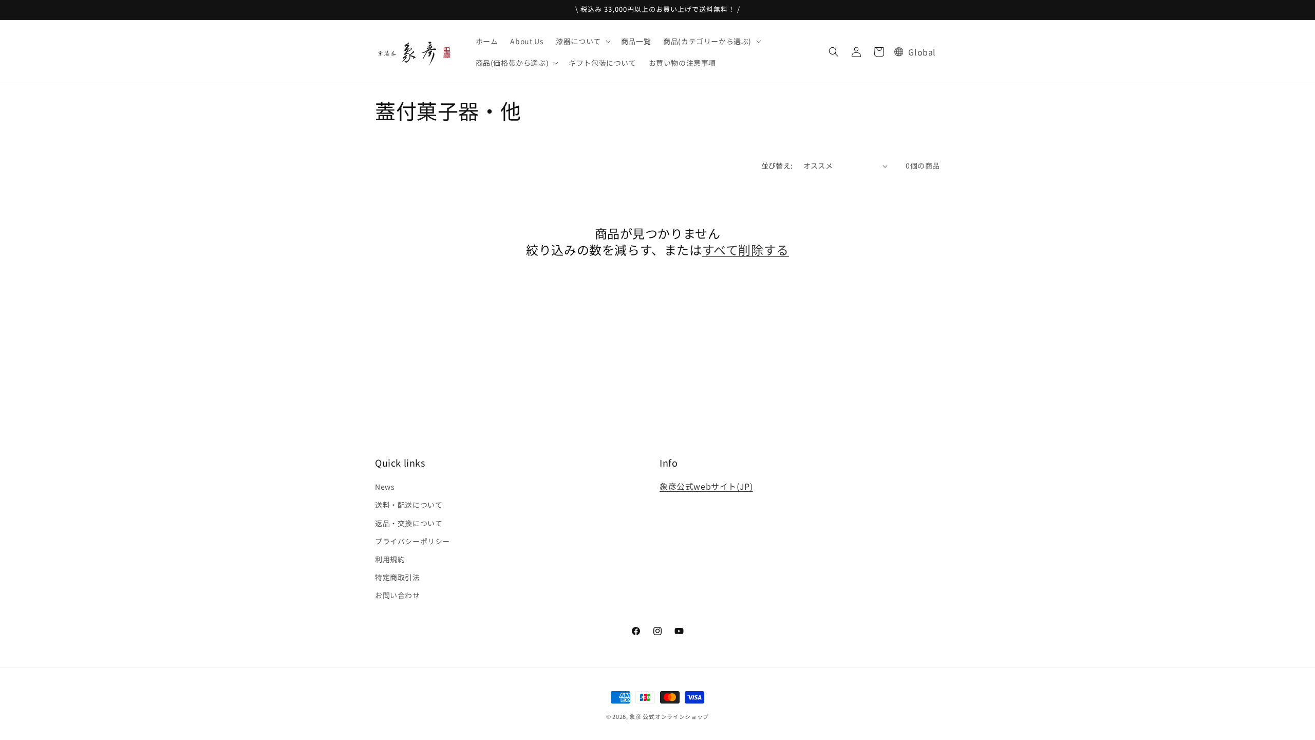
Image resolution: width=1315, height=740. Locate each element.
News (384, 487)
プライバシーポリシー (412, 541)
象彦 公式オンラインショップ (669, 716)
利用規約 (390, 559)
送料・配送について (408, 504)
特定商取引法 (397, 577)
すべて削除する (745, 249)
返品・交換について (408, 523)
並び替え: (777, 165)
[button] (582, 41)
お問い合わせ (397, 595)
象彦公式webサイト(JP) (706, 486)
